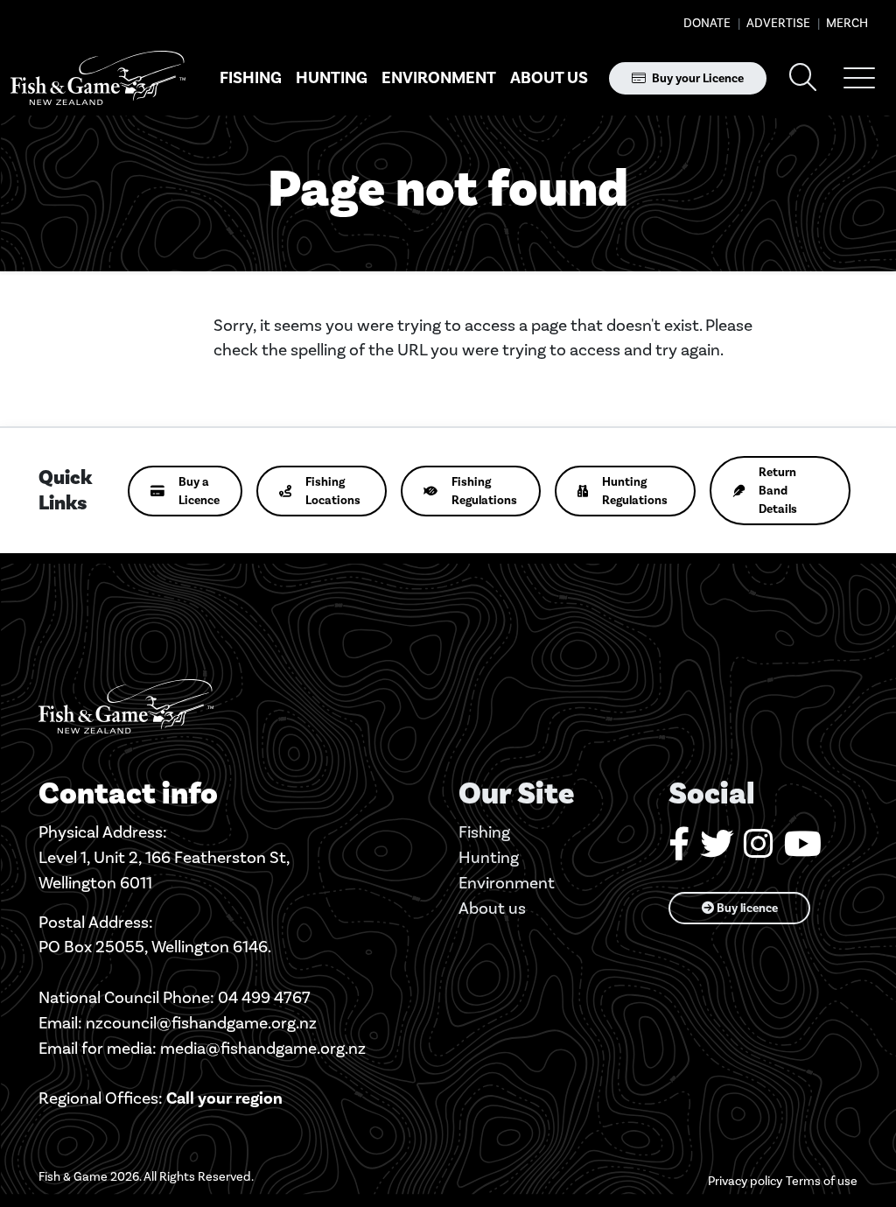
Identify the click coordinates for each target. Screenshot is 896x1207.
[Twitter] (716, 850)
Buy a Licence (199, 491)
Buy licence (746, 908)
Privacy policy (745, 1181)
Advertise (777, 23)
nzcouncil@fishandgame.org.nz (201, 1023)
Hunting (332, 77)
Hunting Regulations (635, 491)
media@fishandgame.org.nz (263, 1048)
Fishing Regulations (484, 491)
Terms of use (822, 1181)
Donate (707, 23)
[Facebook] (679, 850)
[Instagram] (759, 850)
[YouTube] (803, 850)
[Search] (803, 78)
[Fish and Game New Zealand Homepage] (98, 78)
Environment (439, 77)
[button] (859, 78)
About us (549, 77)
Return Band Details (778, 490)
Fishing (251, 77)
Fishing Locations (332, 491)
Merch (845, 23)
